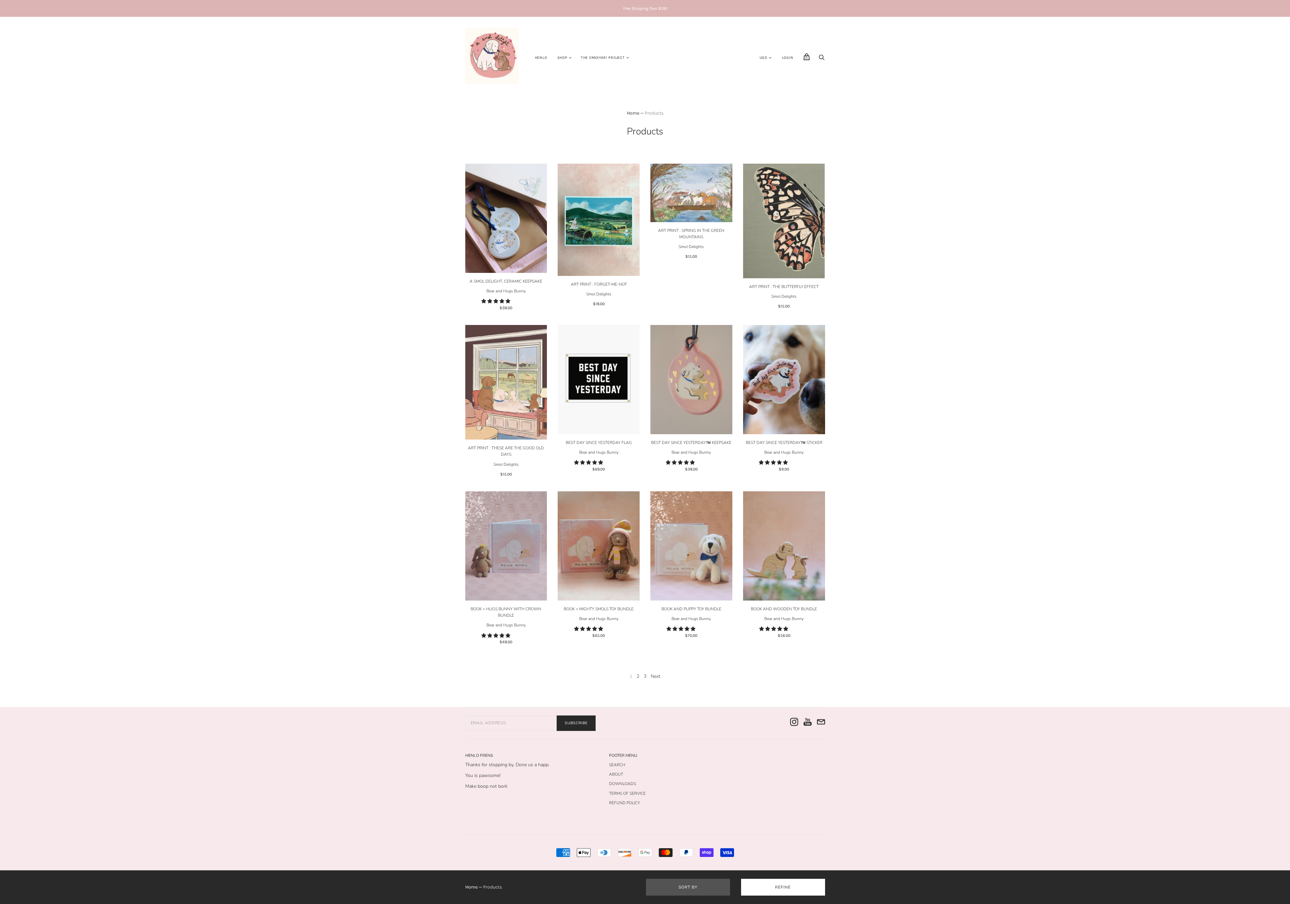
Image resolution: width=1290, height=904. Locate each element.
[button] (496, 301)
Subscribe (576, 723)
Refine (783, 887)
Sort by (688, 887)
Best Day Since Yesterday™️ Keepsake (691, 442)
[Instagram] (794, 723)
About (616, 774)
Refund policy (624, 803)
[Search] (821, 59)
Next (655, 676)
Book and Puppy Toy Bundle (691, 609)
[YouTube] (808, 723)
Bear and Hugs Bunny (506, 291)
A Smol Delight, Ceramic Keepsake (506, 281)
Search (617, 765)
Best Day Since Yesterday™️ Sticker (784, 442)
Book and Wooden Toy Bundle (784, 609)
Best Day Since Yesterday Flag (599, 442)
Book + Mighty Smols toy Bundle (599, 609)
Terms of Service (627, 793)
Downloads (622, 783)
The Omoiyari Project (603, 57)
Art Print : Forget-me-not (599, 284)
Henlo (541, 57)
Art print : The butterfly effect (784, 286)
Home (633, 113)
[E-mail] (821, 723)
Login (787, 57)
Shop (562, 57)
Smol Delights (598, 294)
